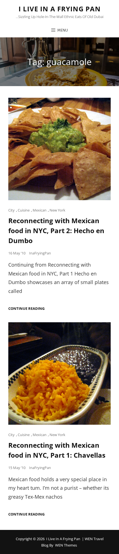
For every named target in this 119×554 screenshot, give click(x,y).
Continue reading (26, 308)
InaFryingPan (40, 253)
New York (57, 210)
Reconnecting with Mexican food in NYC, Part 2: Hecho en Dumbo (56, 230)
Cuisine (24, 210)
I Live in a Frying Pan (60, 8)
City (11, 210)
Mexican (39, 210)
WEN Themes (66, 545)
